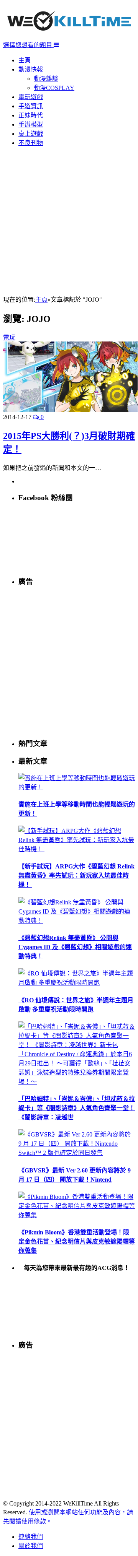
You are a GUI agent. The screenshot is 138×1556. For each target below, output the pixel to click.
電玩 (9, 337)
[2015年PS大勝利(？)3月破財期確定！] (70, 410)
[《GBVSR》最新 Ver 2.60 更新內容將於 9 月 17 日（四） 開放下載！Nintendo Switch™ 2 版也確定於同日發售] (76, 1153)
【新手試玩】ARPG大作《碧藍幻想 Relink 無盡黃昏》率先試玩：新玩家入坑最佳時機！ (76, 875)
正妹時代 (30, 115)
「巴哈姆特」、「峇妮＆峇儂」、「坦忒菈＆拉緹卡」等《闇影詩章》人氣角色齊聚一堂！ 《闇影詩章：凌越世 (76, 1108)
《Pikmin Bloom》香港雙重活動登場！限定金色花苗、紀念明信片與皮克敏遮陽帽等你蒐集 (76, 1241)
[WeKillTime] (69, 36)
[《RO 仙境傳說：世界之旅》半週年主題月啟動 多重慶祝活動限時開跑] (76, 982)
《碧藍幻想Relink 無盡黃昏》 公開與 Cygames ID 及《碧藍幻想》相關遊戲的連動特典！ (75, 947)
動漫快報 (30, 69)
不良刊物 (30, 143)
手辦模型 (30, 124)
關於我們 (30, 1546)
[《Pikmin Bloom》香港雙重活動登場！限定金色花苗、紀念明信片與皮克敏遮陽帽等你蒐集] (76, 1215)
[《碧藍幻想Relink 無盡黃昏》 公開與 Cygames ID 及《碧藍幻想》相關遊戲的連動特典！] (76, 920)
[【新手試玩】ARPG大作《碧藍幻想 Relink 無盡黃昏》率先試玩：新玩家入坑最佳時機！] (76, 849)
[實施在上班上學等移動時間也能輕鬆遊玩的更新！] (76, 787)
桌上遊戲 (30, 133)
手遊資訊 (30, 106)
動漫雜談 (46, 78)
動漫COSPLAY (54, 88)
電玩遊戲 (30, 97)
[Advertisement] (69, 222)
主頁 (24, 60)
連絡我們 (30, 1536)
